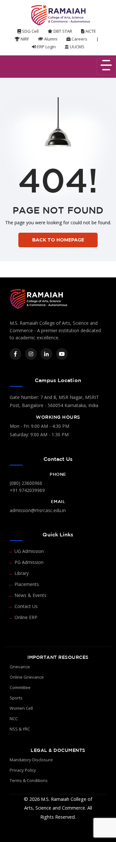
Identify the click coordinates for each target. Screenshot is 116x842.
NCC (14, 718)
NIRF (24, 39)
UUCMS (76, 47)
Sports (16, 698)
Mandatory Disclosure (31, 760)
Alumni (50, 39)
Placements (27, 584)
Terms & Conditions (29, 780)
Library (22, 573)
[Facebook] (15, 354)
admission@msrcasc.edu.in (38, 510)
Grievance (20, 667)
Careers (79, 39)
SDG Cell (30, 31)
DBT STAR (62, 31)
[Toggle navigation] (106, 66)
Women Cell (21, 708)
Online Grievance (27, 677)
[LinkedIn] (46, 354)
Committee (20, 687)
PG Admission (29, 562)
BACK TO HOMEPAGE (58, 240)
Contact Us (26, 606)
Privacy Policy (23, 770)
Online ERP (26, 617)
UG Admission (29, 551)
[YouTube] (62, 354)
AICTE (90, 31)
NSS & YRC (20, 729)
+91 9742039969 (27, 490)
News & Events (30, 595)
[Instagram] (31, 354)
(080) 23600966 (26, 483)
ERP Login (46, 47)
